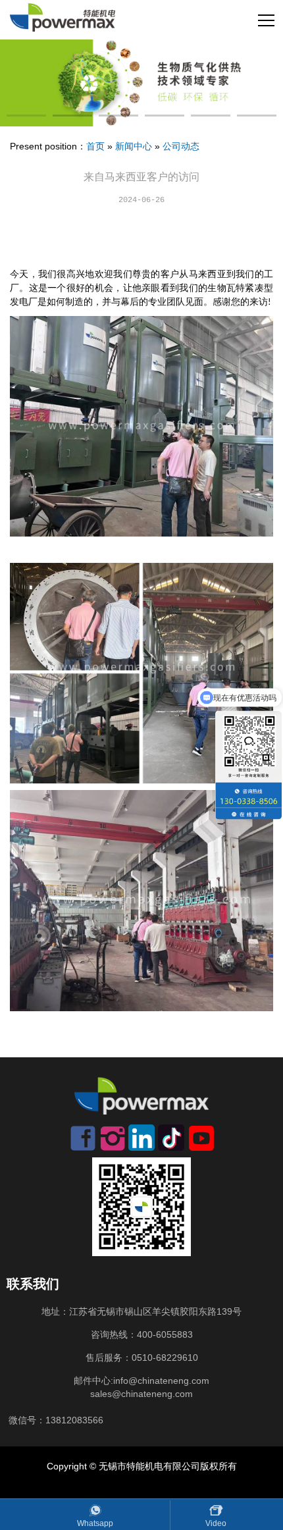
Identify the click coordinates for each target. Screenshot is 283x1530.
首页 (95, 146)
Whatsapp (95, 1523)
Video (215, 1523)
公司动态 (181, 146)
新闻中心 (133, 146)
